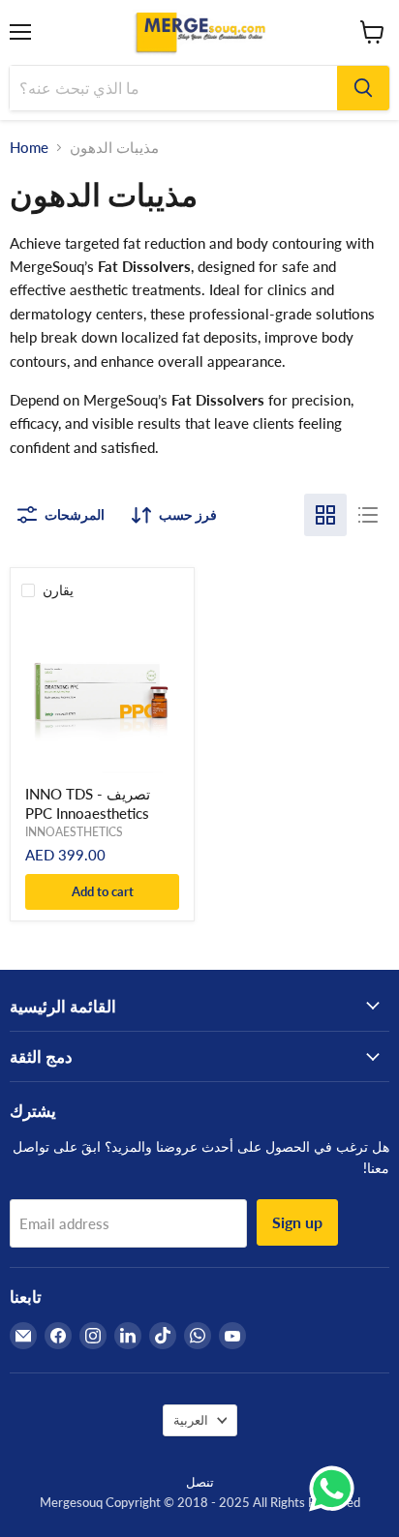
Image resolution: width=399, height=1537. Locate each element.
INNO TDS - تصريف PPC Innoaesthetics (87, 803)
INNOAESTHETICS (74, 832)
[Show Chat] (336, 1489)
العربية (190, 1420)
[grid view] (325, 515)
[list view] (368, 515)
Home (29, 147)
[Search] (363, 88)
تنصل (200, 1482)
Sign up (297, 1222)
